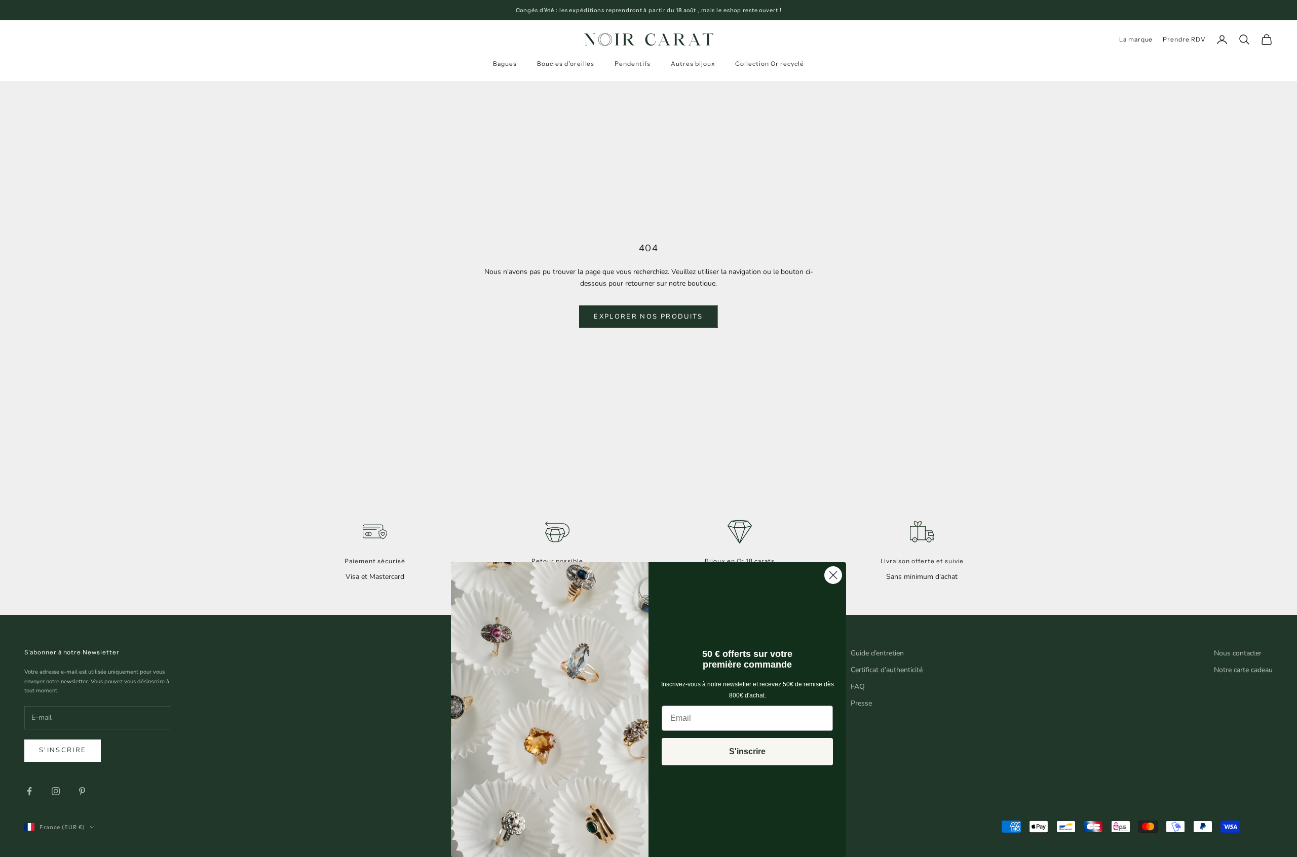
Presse (861, 703)
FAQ (858, 686)
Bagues (505, 63)
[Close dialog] (833, 575)
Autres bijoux (693, 63)
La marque (1136, 39)
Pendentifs (633, 63)
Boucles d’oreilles (565, 63)
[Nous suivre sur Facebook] (29, 791)
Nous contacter (1238, 653)
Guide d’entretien (877, 653)
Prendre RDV (1184, 39)
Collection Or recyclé (769, 63)
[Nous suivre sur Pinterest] (82, 791)
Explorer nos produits (648, 316)
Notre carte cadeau (1243, 670)
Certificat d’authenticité (887, 670)
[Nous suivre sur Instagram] (56, 791)
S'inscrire (62, 750)
